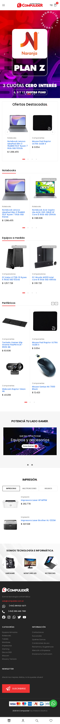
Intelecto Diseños (40, 711)
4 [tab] (36, 159)
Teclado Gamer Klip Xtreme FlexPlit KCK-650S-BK (12, 345)
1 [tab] (23, 159)
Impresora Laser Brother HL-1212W (38, 520)
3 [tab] (32, 159)
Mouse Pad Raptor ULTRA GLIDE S (41, 142)
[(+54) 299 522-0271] (3, 606)
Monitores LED (30, 573)
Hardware (10, 573)
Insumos (48, 488)
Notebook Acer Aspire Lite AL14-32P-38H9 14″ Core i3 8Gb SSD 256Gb (44, 212)
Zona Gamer (28, 446)
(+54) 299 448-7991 (17, 611)
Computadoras (9, 274)
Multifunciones (29, 488)
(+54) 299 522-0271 (17, 606)
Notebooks (11, 138)
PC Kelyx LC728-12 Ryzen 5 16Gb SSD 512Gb (14, 278)
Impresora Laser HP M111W (34, 500)
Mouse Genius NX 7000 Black (43, 387)
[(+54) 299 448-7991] (3, 611)
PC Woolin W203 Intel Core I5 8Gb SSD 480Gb (44, 278)
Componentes (38, 138)
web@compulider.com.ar (13, 601)
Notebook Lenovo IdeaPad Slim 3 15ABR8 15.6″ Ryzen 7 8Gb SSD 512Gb (17, 145)
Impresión (25, 497)
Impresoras (11, 488)
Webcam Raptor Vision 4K (14, 390)
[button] (55, 5)
